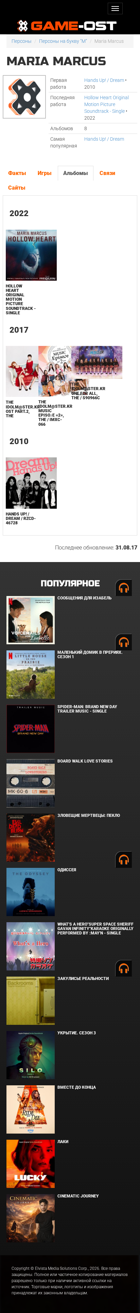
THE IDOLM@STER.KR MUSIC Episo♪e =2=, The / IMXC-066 (55, 413)
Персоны (22, 41)
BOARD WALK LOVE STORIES (85, 761)
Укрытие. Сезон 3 (76, 1033)
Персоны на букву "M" (63, 41)
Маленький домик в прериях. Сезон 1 (90, 654)
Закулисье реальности (83, 978)
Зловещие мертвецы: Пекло (88, 815)
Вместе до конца (76, 1087)
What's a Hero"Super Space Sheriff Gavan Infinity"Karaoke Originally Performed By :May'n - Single (95, 928)
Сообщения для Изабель (84, 598)
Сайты (16, 188)
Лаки (62, 1141)
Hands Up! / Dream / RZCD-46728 (21, 518)
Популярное (70, 584)
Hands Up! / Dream (104, 80)
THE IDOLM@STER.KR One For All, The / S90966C (88, 391)
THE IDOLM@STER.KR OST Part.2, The (23, 409)
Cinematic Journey (78, 1196)
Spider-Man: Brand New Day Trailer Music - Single (87, 709)
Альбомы (75, 173)
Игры (45, 173)
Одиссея (66, 870)
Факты (17, 173)
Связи (107, 173)
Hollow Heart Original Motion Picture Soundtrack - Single (106, 104)
